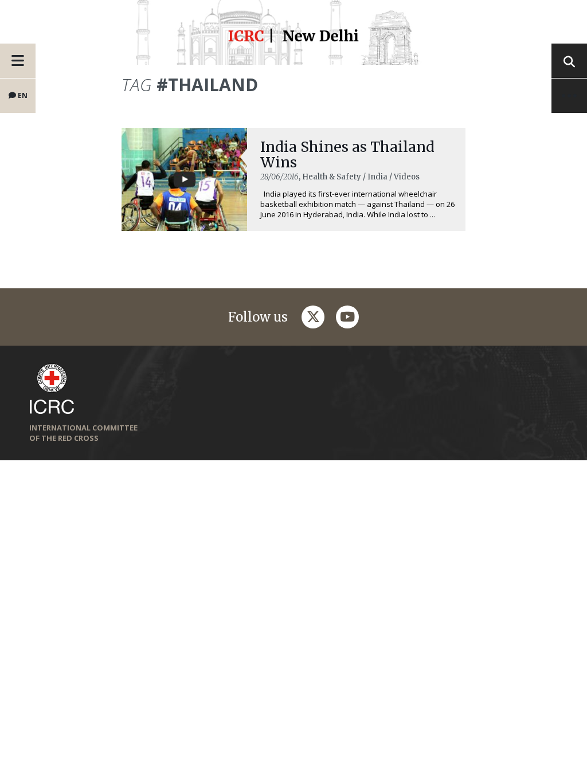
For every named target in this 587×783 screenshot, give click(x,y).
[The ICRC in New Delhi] (293, 38)
